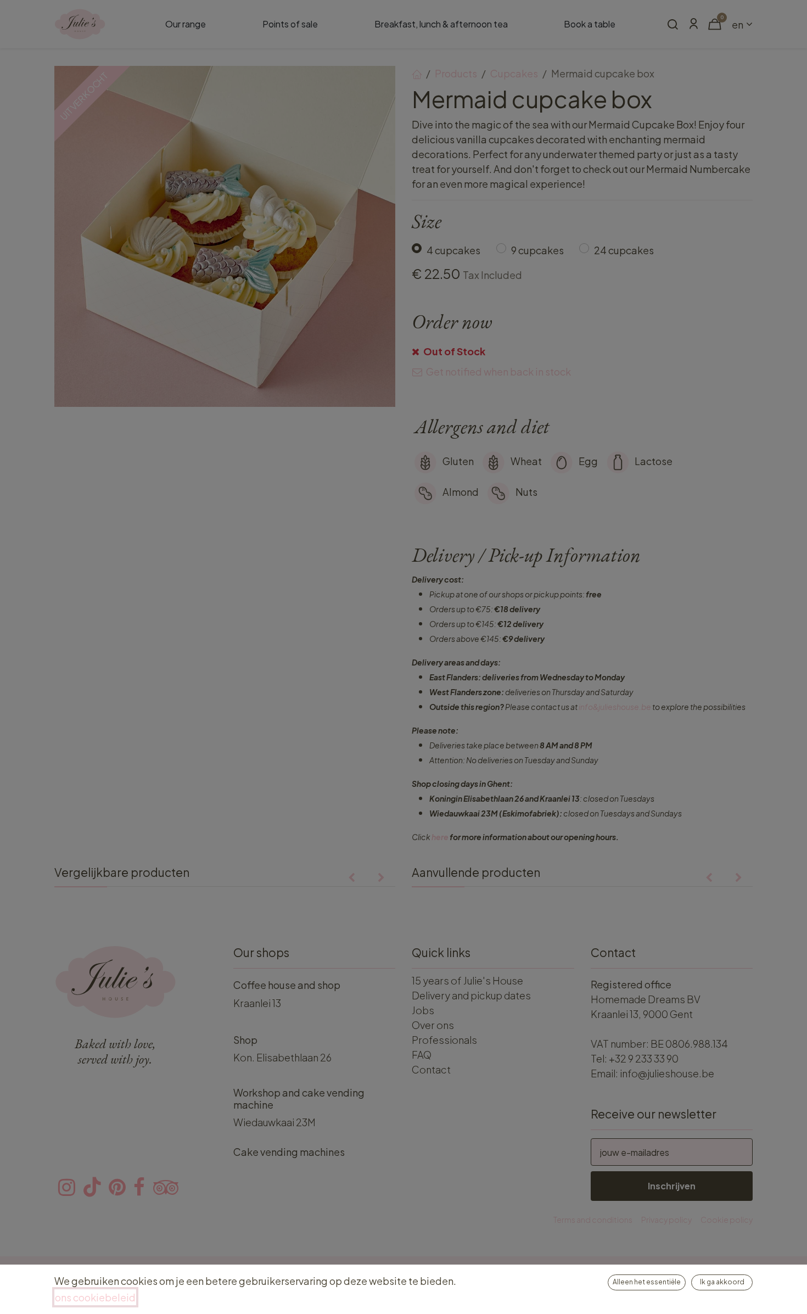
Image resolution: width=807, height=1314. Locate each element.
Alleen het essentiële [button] (647, 1282)
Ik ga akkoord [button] (722, 1282)
